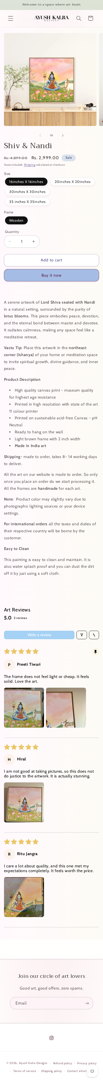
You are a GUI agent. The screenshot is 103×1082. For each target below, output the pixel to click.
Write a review (39, 634)
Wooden (16, 220)
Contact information (81, 1071)
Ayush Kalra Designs (33, 1063)
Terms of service (24, 1071)
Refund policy (62, 1063)
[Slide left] (40, 135)
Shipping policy (51, 1071)
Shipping (29, 164)
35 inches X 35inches (27, 201)
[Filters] (81, 635)
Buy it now (52, 275)
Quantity (12, 232)
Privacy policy (86, 1063)
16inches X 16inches (26, 181)
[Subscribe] (87, 1003)
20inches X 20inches (73, 181)
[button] (10, 18)
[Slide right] (62, 135)
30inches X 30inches (27, 191)
